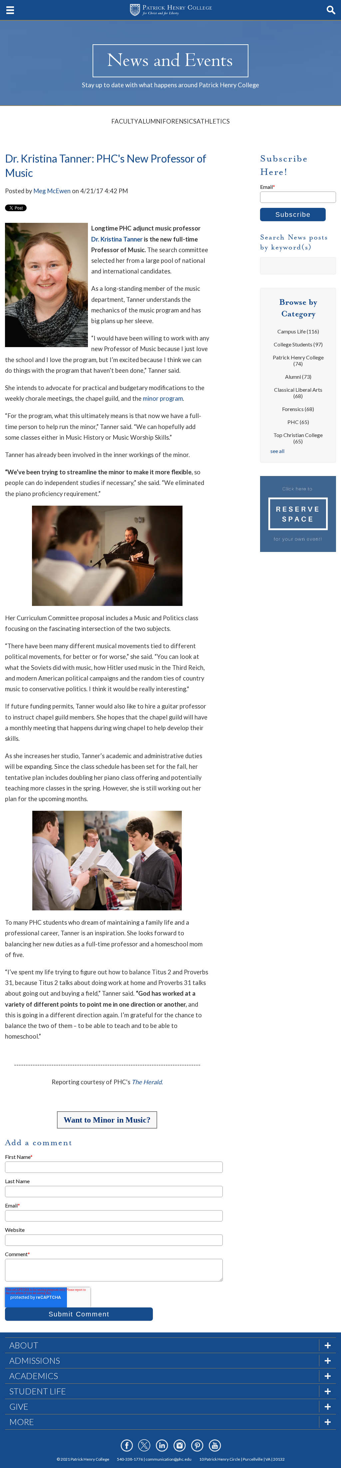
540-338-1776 (130, 1459)
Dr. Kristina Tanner (117, 239)
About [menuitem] (23, 1345)
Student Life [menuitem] (37, 1391)
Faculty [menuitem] (124, 121)
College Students (298, 344)
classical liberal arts (298, 392)
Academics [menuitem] (33, 1376)
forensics (298, 409)
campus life (298, 331)
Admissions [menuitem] (34, 1360)
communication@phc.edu (168, 1459)
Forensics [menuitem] (179, 121)
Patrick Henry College (298, 360)
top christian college (298, 438)
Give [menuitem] (18, 1406)
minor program (163, 398)
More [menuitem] (21, 1422)
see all (277, 451)
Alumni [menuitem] (150, 121)
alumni (298, 376)
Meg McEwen (52, 191)
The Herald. (147, 1082)
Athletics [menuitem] (213, 121)
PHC (298, 422)
